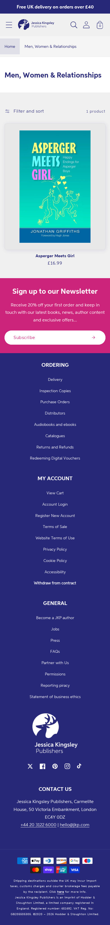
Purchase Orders (55, 401)
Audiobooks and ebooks (55, 424)
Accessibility (55, 571)
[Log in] (86, 24)
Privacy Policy (55, 549)
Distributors (55, 413)
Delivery (55, 379)
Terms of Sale (55, 526)
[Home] (36, 25)
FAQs (55, 651)
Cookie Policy (55, 560)
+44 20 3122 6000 (38, 824)
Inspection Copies (55, 390)
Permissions (55, 673)
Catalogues (55, 435)
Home (10, 46)
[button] (9, 24)
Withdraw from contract (55, 582)
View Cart (55, 492)
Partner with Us (55, 662)
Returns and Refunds (55, 447)
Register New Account (55, 515)
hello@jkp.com (74, 824)
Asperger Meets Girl (55, 255)
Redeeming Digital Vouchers (55, 458)
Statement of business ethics (55, 696)
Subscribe (24, 337)
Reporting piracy (55, 685)
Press (55, 640)
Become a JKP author (55, 617)
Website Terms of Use (55, 537)
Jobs (55, 628)
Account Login (55, 504)
